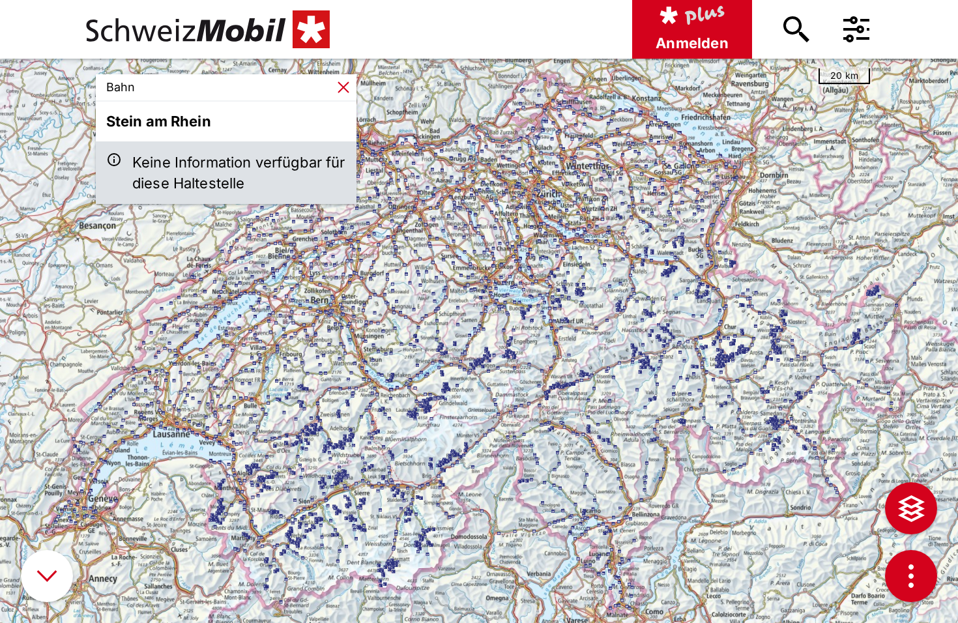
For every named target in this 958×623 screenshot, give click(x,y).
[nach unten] (47, 576)
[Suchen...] (796, 29)
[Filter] (856, 29)
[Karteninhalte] (911, 508)
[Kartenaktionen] (911, 576)
